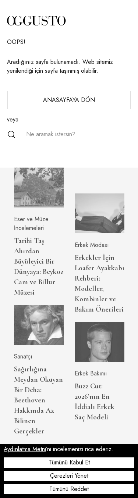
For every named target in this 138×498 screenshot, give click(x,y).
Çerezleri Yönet (69, 475)
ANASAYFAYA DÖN (69, 100)
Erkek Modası (92, 245)
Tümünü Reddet (69, 489)
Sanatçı (23, 356)
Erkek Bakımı (91, 373)
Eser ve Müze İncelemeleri (31, 223)
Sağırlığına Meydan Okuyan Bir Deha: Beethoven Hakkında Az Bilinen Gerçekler (38, 400)
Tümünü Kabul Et (69, 462)
